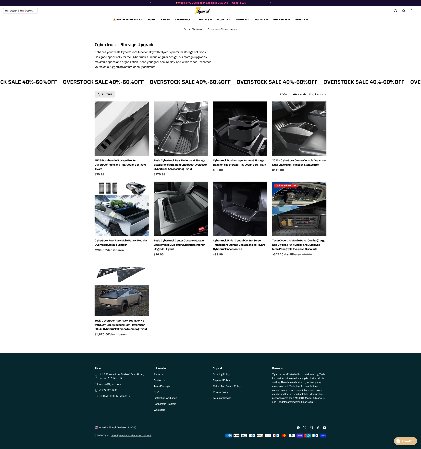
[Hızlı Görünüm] (146, 107)
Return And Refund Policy (227, 386)
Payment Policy (221, 380)
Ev (185, 29)
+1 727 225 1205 (108, 390)
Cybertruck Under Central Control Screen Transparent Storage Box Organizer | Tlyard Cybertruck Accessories (239, 244)
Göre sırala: (300, 94)
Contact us (159, 380)
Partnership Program (165, 404)
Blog (156, 392)
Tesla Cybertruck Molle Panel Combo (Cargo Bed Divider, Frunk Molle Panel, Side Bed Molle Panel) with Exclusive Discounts (298, 244)
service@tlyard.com (110, 384)
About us (158, 374)
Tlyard (106, 435)
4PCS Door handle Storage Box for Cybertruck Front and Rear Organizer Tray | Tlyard (120, 164)
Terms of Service (222, 398)
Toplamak (197, 29)
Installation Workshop (165, 398)
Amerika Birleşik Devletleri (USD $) (117, 427)
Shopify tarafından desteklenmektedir (131, 435)
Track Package (162, 386)
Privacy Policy (220, 392)
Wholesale (159, 410)
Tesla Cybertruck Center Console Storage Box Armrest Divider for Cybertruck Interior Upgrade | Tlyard (179, 244)
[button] (20, 10)
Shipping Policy (221, 374)
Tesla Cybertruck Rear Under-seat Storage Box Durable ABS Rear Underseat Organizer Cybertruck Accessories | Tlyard (180, 164)
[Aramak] (395, 11)
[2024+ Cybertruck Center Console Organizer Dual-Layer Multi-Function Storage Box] (299, 128)
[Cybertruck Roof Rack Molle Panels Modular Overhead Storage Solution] (122, 209)
